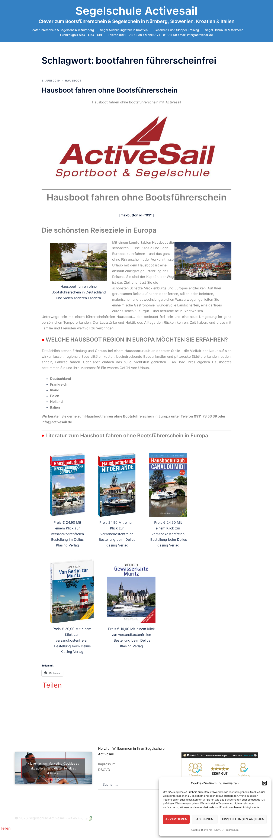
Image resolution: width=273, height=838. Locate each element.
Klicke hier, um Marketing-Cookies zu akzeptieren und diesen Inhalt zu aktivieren (53, 768)
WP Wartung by (78, 818)
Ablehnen (204, 819)
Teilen (52, 685)
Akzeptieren (176, 819)
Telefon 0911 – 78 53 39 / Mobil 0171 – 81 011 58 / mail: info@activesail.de (160, 35)
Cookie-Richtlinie (201, 829)
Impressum (232, 829)
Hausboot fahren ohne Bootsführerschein (110, 90)
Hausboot (73, 80)
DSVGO (219, 829)
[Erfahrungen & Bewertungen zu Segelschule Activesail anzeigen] (219, 771)
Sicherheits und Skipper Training (176, 30)
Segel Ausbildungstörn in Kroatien (124, 30)
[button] (264, 783)
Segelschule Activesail (136, 10)
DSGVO (104, 770)
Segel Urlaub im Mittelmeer (224, 30)
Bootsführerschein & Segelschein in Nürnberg (62, 30)
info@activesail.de (57, 422)
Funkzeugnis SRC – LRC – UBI (81, 35)
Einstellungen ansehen (243, 819)
